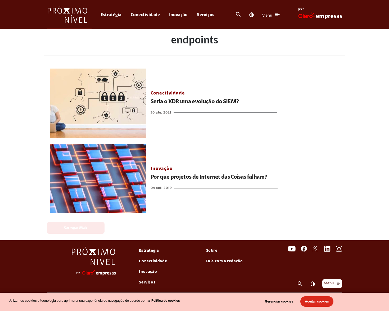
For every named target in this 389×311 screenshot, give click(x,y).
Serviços (205, 15)
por (301, 9)
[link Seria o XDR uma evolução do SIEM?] (98, 103)
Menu (266, 15)
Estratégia (111, 15)
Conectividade (145, 15)
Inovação (178, 15)
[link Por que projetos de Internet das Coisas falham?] (98, 178)
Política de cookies (165, 301)
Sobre (212, 251)
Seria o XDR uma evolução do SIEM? (195, 102)
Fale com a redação (224, 261)
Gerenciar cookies (279, 301)
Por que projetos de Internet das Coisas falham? (209, 177)
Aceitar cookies (317, 301)
